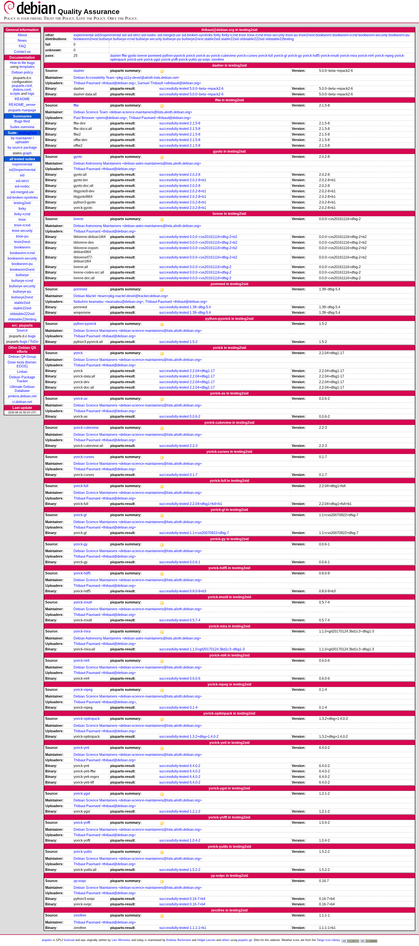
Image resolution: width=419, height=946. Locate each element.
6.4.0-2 (195, 766)
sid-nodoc (22, 186)
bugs (32, 336)
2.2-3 (193, 446)
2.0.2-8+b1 (198, 180)
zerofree (217, 59)
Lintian (22, 372)
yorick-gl (280, 55)
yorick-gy (295, 55)
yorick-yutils (188, 59)
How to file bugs (22, 63)
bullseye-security (22, 286)
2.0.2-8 (195, 174)
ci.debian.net (22, 402)
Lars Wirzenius (121, 940)
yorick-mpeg (384, 55)
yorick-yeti (135, 59)
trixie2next (22, 242)
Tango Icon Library (328, 940)
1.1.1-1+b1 (198, 928)
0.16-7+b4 (197, 899)
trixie (22, 219)
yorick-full (265, 55)
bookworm (22, 247)
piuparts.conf (22, 86)
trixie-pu (22, 236)
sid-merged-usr (22, 192)
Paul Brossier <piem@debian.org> (100, 118)
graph (27, 153)
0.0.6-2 (195, 416)
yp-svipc (204, 59)
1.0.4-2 (195, 840)
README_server (22, 105)
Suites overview (22, 127)
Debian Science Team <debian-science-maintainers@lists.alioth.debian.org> (133, 112)
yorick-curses (247, 55)
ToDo (34, 341)
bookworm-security (22, 258)
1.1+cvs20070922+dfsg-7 (209, 533)
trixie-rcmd (22, 225)
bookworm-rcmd (22, 253)
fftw (124, 55)
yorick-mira (348, 55)
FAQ (22, 46)
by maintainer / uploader (22, 140)
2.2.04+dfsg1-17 (202, 371)
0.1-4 (193, 707)
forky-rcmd (22, 214)
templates (26, 67)
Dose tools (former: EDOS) (22, 364)
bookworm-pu (22, 264)
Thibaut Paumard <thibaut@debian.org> (105, 83)
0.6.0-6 (195, 678)
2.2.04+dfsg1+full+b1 (206, 504)
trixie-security (22, 231)
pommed (154, 55)
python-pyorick (173, 55)
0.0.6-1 (195, 562)
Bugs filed (22, 121)
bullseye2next (22, 297)
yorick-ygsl (152, 59)
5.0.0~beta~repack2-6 (206, 88)
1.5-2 (193, 342)
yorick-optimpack (87, 718)
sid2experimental (22, 170)
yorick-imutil (330, 55)
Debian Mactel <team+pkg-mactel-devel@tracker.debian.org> (121, 296)
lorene (142, 55)
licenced (69, 940)
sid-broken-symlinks (22, 197)
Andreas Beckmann (178, 940)
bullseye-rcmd (22, 281)
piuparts (47, 940)
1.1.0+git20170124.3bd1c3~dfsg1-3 (217, 649)
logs (31, 93)
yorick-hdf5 (311, 55)
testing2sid (27, 133)
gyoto (132, 55)
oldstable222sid (22, 314)
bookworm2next (22, 269)
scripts (15, 93)
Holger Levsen (206, 940)
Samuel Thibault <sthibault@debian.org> (169, 83)
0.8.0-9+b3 (198, 591)
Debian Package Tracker (22, 379)
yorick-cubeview (223, 55)
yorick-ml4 (366, 55)
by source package (22, 147)
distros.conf (22, 89)
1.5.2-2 (195, 870)
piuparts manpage (22, 110)
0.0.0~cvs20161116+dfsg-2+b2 (213, 237)
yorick (190, 55)
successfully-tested (174, 88)
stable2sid (22, 303)
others (226, 940)
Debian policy (22, 72)
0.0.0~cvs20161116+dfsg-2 (210, 267)
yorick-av (203, 55)
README (22, 99)
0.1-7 (193, 475)
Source (22, 330)
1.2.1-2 (195, 811)
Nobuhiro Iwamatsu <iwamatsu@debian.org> (108, 301)
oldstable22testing (22, 319)
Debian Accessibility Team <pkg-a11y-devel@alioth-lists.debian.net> (126, 77)
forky (22, 208)
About (22, 35)
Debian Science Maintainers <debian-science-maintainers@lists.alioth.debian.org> (138, 331)
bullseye (22, 275)
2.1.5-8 (195, 123)
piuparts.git (245, 940)
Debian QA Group (22, 356)
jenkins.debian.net (22, 396)
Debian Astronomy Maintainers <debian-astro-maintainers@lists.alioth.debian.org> (137, 163)
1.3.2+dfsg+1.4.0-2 (204, 736)
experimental (22, 164)
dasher (115, 55)
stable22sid (22, 308)
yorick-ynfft (169, 59)
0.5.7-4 (195, 620)
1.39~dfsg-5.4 (200, 307)
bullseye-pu (22, 291)
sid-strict (22, 181)
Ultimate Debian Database (22, 389)
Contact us (22, 51)
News (22, 40)
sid (22, 175)
